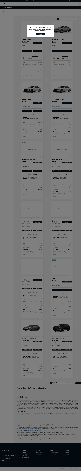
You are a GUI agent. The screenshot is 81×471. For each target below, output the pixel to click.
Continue (40, 34)
